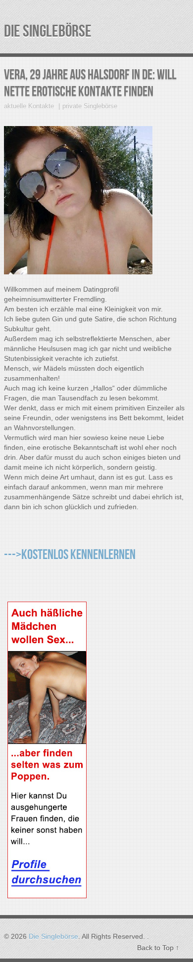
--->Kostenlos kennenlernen (70, 555)
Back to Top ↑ (158, 948)
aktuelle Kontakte (29, 106)
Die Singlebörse (48, 31)
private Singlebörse (89, 106)
